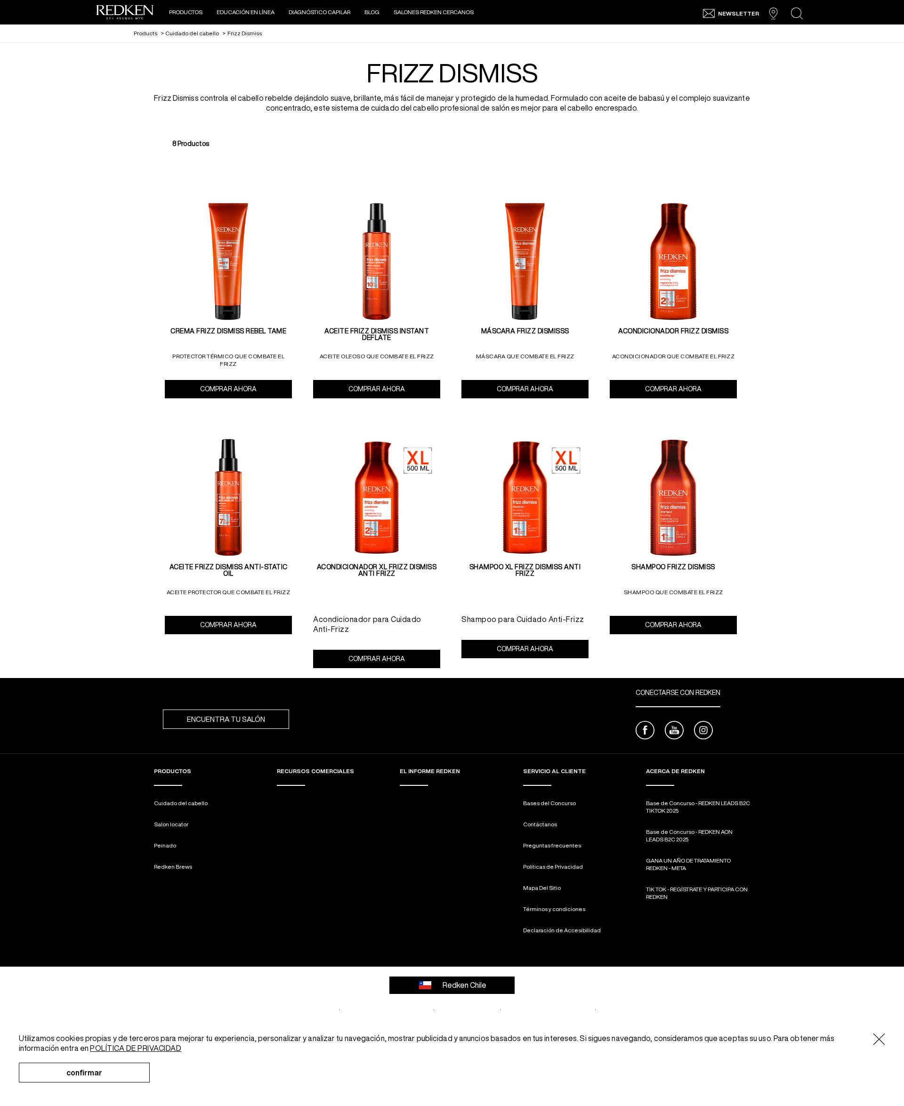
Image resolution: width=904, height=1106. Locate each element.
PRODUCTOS (185, 12)
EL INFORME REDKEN (430, 771)
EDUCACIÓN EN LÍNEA (245, 12)
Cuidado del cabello (181, 803)
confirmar (84, 1072)
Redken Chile (464, 985)
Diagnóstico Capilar (319, 12)
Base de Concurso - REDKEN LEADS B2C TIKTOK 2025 (698, 807)
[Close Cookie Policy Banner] (879, 1039)
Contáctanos (540, 824)
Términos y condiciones (554, 909)
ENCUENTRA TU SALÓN (226, 719)
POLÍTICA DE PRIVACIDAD (135, 1048)
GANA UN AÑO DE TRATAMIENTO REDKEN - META (688, 864)
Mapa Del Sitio (542, 888)
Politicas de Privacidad (553, 867)
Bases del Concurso (549, 803)
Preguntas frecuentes (552, 845)
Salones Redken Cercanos (434, 12)
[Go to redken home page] (125, 13)
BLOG (371, 12)
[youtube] (674, 731)
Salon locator (171, 824)
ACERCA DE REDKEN (675, 771)
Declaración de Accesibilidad (562, 930)
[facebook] (645, 731)
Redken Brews (173, 867)
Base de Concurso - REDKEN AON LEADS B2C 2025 (689, 835)
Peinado (165, 845)
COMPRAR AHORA (246, 389)
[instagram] (703, 731)
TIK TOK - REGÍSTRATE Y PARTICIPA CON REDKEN (697, 893)
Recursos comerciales (315, 771)
